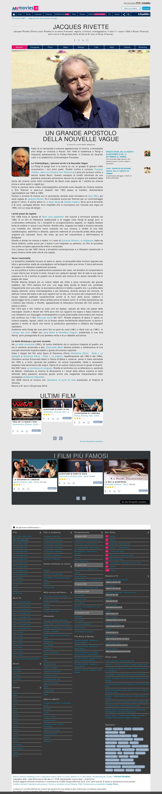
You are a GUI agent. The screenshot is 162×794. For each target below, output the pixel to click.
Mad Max (109, 770)
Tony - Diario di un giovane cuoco (86, 569)
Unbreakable (140, 753)
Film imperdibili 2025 (20, 548)
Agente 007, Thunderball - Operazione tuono (121, 592)
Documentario (18, 424)
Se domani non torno (51, 675)
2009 (70, 412)
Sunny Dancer (79, 603)
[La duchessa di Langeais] (88, 405)
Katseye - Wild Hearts (51, 611)
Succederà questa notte (52, 679)
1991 (125, 484)
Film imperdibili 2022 (20, 559)
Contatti (23, 784)
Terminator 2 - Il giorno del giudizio (86, 588)
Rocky (138, 770)
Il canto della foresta (51, 683)
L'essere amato (49, 690)
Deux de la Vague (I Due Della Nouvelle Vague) (37, 422)
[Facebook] (74, 40)
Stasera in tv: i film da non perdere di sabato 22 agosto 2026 (126, 665)
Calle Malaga (48, 645)
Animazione (17, 679)
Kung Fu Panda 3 (111, 649)
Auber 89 (47, 738)
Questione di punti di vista (61, 379)
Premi (50, 47)
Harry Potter (123, 756)
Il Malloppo (78, 616)
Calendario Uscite (49, 776)
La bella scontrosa (24, 344)
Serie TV (60, 776)
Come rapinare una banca (83, 632)
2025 (24, 536)
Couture (77, 557)
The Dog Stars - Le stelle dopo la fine (87, 540)
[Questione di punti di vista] (57, 403)
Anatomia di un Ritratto (52, 730)
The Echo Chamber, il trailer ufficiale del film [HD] (122, 706)
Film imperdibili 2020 (20, 567)
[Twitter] (79, 40)
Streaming (143, 47)
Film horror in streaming (52, 559)
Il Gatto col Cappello (51, 668)
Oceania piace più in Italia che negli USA (119, 661)
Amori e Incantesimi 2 (51, 652)
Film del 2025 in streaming (53, 540)
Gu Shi (46, 713)
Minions (108, 729)
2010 (35, 424)
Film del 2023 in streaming (53, 548)
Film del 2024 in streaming (53, 544)
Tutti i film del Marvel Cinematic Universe (120, 763)
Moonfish (47, 709)
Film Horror (17, 675)
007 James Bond (142, 750)
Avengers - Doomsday (51, 631)
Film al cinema (18, 582)
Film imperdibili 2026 (20, 544)
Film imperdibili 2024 (20, 551)
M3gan (122, 732)
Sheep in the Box (80, 576)
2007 (96, 415)
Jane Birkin (49, 332)
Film (38, 776)
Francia (29, 424)
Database (31, 776)
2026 (19, 536)
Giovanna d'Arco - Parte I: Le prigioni (42, 356)
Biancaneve (139, 739)
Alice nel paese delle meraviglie (133, 767)
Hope (45, 656)
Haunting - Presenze (112, 624)
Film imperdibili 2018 (20, 574)
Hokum (113, 570)
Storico (77, 415)
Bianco (46, 687)
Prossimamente (99, 776)
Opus (135, 736)
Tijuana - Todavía (50, 716)
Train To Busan (79, 595)
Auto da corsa (111, 753)
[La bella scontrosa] (126, 469)
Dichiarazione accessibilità (94, 784)
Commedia (109, 484)
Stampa (81, 47)
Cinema (127, 47)
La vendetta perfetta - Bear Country (86, 548)
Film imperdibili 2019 (20, 570)
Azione (15, 683)
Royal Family (110, 746)
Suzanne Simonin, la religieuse (77, 240)
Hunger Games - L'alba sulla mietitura (57, 624)
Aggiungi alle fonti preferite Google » (43, 18)
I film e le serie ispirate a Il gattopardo (119, 739)
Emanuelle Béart (54, 347)
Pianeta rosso (110, 586)
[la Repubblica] (146, 3)
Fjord (45, 660)
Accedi (146, 8)
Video (112, 47)
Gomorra (128, 729)
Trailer (109, 776)
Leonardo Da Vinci (123, 746)
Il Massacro (48, 741)
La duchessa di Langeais (39, 367)
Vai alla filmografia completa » (92, 441)
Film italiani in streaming (52, 555)
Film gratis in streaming (52, 536)
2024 (29, 536)
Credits (16, 784)
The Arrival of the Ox (51, 734)
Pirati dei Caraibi (128, 750)
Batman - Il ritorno (111, 617)
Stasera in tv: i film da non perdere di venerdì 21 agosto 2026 (126, 702)
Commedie (16, 667)
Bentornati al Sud (50, 664)
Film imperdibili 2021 (20, 563)
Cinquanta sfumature (113, 750)
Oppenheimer (123, 743)
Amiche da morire (111, 605)
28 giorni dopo (138, 729)
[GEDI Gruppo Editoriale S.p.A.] (138, 3)
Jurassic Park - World (140, 746)
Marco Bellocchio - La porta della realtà (88, 580)
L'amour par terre (21, 332)
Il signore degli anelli (113, 767)
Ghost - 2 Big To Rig (81, 561)
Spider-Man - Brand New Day (120, 544)
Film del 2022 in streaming (53, 551)
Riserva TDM (76, 784)
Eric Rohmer (65, 172)
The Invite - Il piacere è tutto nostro (56, 620)
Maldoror (47, 584)
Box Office (87, 776)
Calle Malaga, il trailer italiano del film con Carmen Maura (125, 674)
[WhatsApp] (87, 40)
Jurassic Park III (110, 636)
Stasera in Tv (76, 776)
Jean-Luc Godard (49, 172)
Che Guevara (119, 770)
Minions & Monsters (116, 559)
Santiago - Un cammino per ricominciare (58, 628)
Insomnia (108, 599)
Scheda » (36, 431)
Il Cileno (77, 572)
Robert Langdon (111, 756)
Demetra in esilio (50, 720)
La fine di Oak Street (51, 600)
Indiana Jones (129, 753)
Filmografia (34, 47)
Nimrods (47, 607)
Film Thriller (17, 671)
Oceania (47, 570)
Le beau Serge (53, 201)
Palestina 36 (48, 649)
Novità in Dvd (17, 593)
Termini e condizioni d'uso (59, 784)
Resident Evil (48, 641)
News (65, 47)
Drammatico (48, 412)
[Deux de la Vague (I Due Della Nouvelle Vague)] (26, 409)
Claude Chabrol (71, 201)
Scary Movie (118, 729)
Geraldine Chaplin (68, 332)
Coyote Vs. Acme (80, 599)
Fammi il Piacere (80, 628)
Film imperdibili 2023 (20, 555)
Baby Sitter (134, 743)
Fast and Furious (127, 760)
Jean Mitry (93, 195)
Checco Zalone (111, 743)
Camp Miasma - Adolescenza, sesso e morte (125, 563)
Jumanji (108, 611)
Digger (46, 694)
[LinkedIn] (83, 40)
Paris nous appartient (53, 216)
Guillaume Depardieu (33, 376)
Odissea (112, 540)
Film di (15, 586)
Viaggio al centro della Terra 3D (116, 580)
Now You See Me (112, 732)
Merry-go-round (45, 317)
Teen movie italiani (112, 760)
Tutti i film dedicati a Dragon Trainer (118, 736)
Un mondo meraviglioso (82, 624)
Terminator (130, 770)
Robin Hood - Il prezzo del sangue (56, 596)
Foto (96, 47)
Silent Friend (78, 620)
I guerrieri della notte (112, 643)
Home (15, 776)
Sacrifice (47, 604)
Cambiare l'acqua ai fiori (52, 671)
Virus (120, 753)
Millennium (133, 756)
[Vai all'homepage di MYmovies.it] (25, 10)
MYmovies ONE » (19, 18)
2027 (14, 536)
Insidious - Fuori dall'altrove (53, 574)
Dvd (67, 776)
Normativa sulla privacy (37, 784)
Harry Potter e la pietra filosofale (85, 544)
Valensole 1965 (49, 587)
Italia (64, 412)
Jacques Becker (35, 198)
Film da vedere (18, 578)
